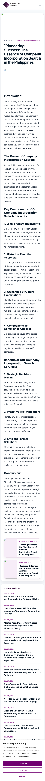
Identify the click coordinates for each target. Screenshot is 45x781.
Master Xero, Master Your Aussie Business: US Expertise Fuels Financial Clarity (20, 626)
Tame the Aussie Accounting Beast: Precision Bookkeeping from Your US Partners (22, 672)
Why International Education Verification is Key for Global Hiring (21, 597)
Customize (22, 770)
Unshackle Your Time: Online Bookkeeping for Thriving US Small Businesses (21, 728)
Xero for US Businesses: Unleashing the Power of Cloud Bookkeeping (22, 700)
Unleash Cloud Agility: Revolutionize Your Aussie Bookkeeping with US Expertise (22, 640)
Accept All (22, 763)
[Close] (42, 741)
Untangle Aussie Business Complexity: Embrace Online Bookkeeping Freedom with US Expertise (19, 656)
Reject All (22, 776)
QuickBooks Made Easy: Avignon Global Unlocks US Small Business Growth (21, 687)
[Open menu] (40, 5)
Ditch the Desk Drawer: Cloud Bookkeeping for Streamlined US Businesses (20, 713)
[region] (22, 760)
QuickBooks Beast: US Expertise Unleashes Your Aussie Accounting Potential (22, 611)
